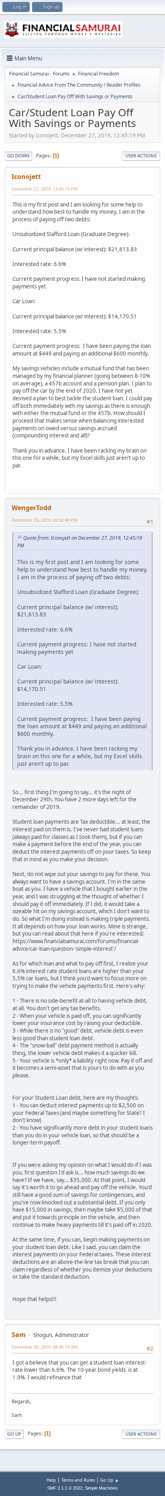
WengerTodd (31, 507)
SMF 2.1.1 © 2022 (64, 1488)
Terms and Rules (78, 1480)
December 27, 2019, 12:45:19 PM (45, 189)
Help (51, 1480)
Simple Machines (101, 1488)
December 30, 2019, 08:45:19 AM (45, 1347)
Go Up (14, 1434)
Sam (19, 1334)
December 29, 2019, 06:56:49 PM (45, 520)
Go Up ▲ (109, 1480)
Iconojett (26, 176)
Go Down (18, 156)
